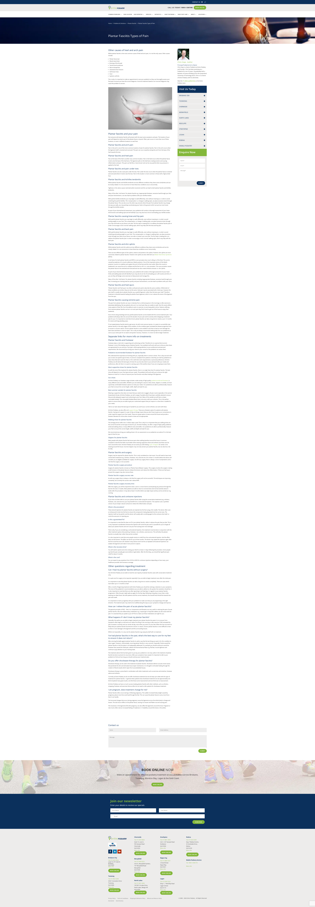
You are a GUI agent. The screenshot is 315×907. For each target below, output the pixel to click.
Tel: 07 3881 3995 (165, 840)
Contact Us (196, 2)
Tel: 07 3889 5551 (165, 861)
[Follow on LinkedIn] (115, 851)
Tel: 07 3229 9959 (113, 860)
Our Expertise (138, 14)
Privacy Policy (112, 898)
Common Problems (114, 14)
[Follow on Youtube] (119, 851)
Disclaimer (111, 901)
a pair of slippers (153, 444)
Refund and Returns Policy (154, 898)
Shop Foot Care (183, 14)
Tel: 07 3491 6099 (139, 883)
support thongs (133, 410)
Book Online (199, 7)
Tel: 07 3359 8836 (139, 840)
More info (111, 866)
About (193, 14)
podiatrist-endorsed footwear (159, 380)
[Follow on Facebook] (110, 851)
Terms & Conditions (122, 898)
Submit (200, 183)
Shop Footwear (169, 14)
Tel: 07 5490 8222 (139, 861)
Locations (201, 14)
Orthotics (158, 14)
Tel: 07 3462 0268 (113, 879)
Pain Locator (128, 14)
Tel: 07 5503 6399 (191, 840)
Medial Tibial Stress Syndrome (163, 254)
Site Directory (119, 901)
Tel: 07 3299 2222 (165, 881)
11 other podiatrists (189, 81)
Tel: (192, 863)
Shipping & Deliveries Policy (137, 898)
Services (148, 14)
